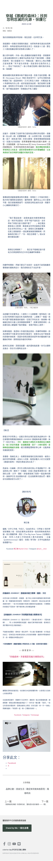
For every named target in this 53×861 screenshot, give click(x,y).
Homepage (35, 715)
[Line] (19, 844)
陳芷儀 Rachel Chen (21, 549)
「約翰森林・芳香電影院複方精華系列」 (26, 657)
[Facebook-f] (4, 844)
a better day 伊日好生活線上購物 (14, 850)
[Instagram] (9, 844)
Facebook (17, 715)
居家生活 (20, 789)
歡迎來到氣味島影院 (35, 789)
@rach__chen (42, 549)
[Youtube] (14, 844)
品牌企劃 (10, 789)
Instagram (26, 715)
